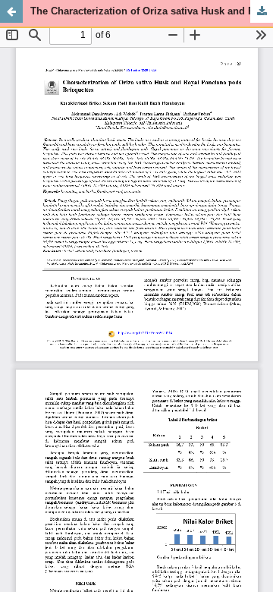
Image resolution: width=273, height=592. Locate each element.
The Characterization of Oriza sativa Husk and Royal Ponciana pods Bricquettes (151, 11)
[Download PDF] (261, 11)
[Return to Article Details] (11, 11)
